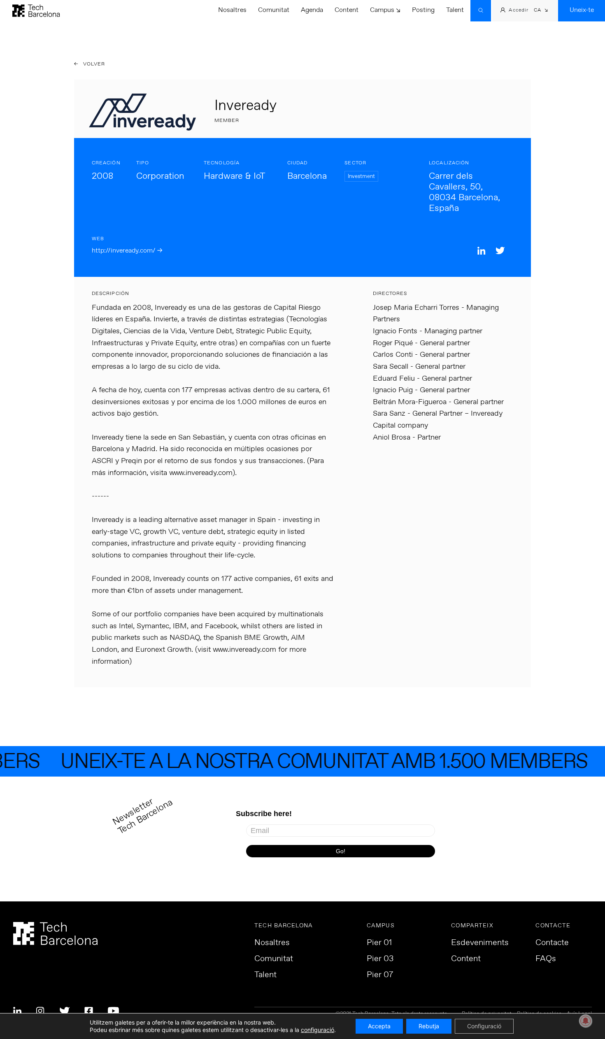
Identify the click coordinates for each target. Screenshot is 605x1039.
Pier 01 (379, 943)
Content (346, 10)
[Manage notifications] (585, 1020)
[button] (541, 10)
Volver (93, 64)
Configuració (484, 1026)
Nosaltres (232, 10)
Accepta (379, 1026)
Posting (423, 10)
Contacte (552, 943)
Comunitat (273, 10)
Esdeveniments (480, 943)
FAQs (545, 959)
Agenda (312, 10)
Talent (455, 10)
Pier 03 (380, 959)
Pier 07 (380, 975)
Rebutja (429, 1026)
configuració (317, 1029)
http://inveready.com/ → (127, 250)
